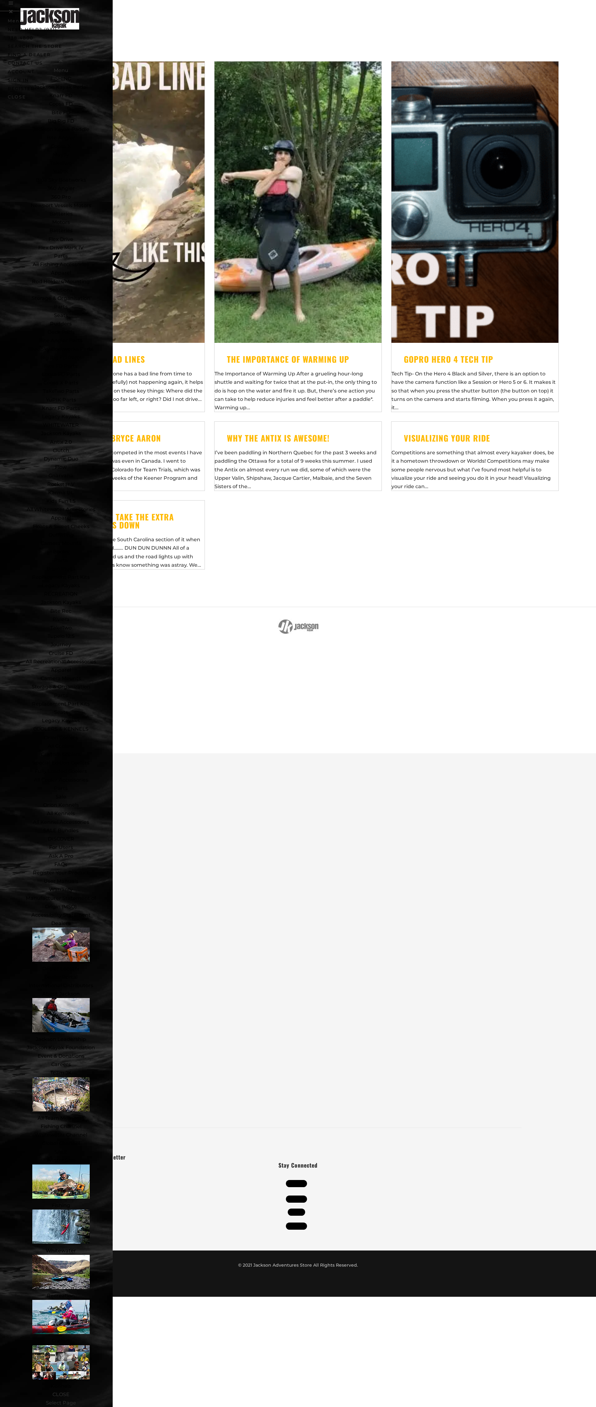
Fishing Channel (61, 1126)
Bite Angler (61, 138)
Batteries (61, 231)
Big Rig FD (61, 121)
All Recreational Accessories (61, 662)
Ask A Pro (61, 856)
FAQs (60, 864)
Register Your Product (61, 873)
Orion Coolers (61, 738)
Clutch (61, 450)
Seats (61, 315)
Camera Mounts (61, 543)
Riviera (61, 619)
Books (61, 552)
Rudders (61, 324)
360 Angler (61, 188)
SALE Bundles (61, 830)
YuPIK (61, 172)
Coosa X (61, 146)
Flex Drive (60, 239)
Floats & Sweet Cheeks (61, 526)
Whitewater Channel (60, 1135)
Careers (61, 1064)
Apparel (61, 273)
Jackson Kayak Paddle (61, 129)
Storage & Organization (61, 687)
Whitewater (61, 1251)
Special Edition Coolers (60, 763)
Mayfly (61, 155)
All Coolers (61, 746)
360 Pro (61, 197)
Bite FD (61, 113)
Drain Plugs (60, 569)
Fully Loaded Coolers (61, 771)
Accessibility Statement (61, 915)
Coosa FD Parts (61, 374)
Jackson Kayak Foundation (61, 1048)
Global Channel (61, 1143)
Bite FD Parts (61, 366)
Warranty (61, 889)
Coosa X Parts (60, 383)
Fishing (61, 1205)
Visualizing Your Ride (447, 438)
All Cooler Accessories (61, 780)
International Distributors (61, 985)
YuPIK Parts (61, 400)
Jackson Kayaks (61, 433)
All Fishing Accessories (61, 264)
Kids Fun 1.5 (60, 501)
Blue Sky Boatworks (61, 180)
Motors (61, 222)
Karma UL (61, 493)
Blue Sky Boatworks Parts (60, 349)
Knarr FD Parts (61, 408)
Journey (61, 644)
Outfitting (61, 535)
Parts (61, 256)
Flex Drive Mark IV (61, 248)
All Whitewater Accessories (61, 509)
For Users (61, 847)
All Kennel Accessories (61, 822)
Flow (61, 467)
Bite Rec (60, 611)
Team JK (61, 1073)
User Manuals (61, 881)
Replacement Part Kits (61, 577)
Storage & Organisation (61, 298)
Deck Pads (60, 332)
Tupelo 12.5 (60, 636)
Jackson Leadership (61, 1039)
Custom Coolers (61, 754)
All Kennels (61, 813)
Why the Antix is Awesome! (278, 438)
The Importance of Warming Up (288, 359)
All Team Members (61, 1118)
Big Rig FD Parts (61, 358)
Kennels (61, 1386)
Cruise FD (61, 653)
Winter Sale (61, 1160)
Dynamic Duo (61, 459)
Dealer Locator (61, 969)
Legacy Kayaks (61, 417)
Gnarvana (60, 476)
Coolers (61, 1341)
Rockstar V (60, 484)
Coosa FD (61, 104)
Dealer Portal (61, 977)
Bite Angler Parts (61, 340)
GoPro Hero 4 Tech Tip (448, 359)
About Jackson (61, 994)
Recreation (61, 1296)
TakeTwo (61, 163)
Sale (61, 797)
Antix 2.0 (61, 442)
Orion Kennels (61, 805)
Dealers (60, 923)
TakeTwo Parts (61, 391)
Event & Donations (61, 1056)
